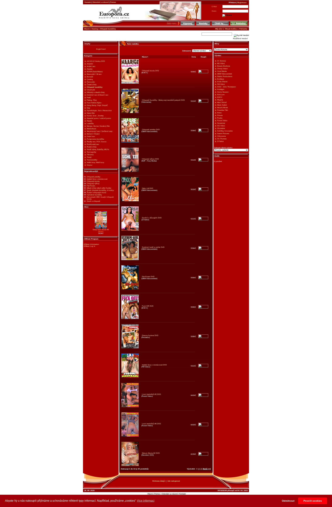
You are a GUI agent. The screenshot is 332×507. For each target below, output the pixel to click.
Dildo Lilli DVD (147, 188)
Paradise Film (222, 110)
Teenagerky (91, 152)
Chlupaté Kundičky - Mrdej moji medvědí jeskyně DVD (163, 100)
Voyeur (89, 165)
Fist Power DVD (148, 277)
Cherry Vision (222, 69)
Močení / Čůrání (93, 134)
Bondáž (90, 77)
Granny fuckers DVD (150, 335)
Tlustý (89, 157)
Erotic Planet (222, 82)
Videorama (221, 136)
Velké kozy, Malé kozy (95, 162)
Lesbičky (90, 123)
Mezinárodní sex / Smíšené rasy (99, 131)
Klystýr (89, 121)
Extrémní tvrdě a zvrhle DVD (153, 247)
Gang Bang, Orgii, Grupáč (97, 105)
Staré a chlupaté (93, 201)
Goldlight (220, 89)
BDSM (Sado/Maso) (95, 72)
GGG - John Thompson (226, 87)
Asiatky (90, 69)
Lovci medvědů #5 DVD (151, 394)
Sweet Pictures (223, 133)
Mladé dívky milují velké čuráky (99, 188)
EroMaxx (220, 79)
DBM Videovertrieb (224, 74)
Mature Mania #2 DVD (151, 453)
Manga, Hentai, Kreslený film (98, 126)
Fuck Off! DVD (147, 306)
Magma (220, 100)
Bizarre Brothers (223, 66)
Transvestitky (92, 160)
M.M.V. (220, 97)
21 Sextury (221, 61)
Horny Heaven (223, 92)
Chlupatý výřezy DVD (150, 159)
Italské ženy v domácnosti (97, 179)
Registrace (242, 2)
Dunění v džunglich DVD (152, 218)
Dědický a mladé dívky (96, 92)
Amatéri (90, 64)
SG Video (221, 126)
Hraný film (91, 113)
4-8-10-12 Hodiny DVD (96, 61)
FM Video (221, 84)
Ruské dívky (91, 147)
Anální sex (91, 66)
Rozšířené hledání (240, 38)
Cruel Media (222, 71)
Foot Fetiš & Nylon (94, 103)
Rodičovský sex (93, 144)
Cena (194, 57)
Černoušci (91, 82)
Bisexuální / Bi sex (94, 74)
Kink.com (220, 95)
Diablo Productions (224, 76)
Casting (90, 79)
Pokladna (243, 29)
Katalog (95, 29)
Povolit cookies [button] (312, 500)
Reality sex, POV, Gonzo (97, 142)
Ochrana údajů (158, 481)
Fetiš (89, 97)
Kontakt (88, 2)
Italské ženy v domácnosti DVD (154, 365)
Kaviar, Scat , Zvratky (95, 116)
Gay (88, 108)
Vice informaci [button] (145, 500)
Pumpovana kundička (95, 139)
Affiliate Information (91, 244)
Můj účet (218, 29)
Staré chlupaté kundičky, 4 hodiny (100, 190)
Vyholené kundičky (94, 195)
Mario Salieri (222, 105)
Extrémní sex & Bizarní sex (97, 95)
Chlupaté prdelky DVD (151, 129)
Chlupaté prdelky (93, 177)
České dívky (91, 84)
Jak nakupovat (173, 481)
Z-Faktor (220, 141)
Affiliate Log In (89, 246)
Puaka (219, 118)
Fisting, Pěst (92, 100)
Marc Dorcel (222, 102)
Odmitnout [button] (288, 500)
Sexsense (221, 123)
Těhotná (90, 155)
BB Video (221, 63)
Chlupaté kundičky (108, 29)
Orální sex (91, 136)
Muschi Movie (222, 107)
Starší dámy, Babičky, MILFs (98, 149)
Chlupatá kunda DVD (150, 71)
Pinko (219, 113)
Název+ (145, 57)
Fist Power (91, 186)
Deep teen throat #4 (101, 229)
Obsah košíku (231, 29)
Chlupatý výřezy (93, 183)
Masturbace (91, 129)
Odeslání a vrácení (101, 2)
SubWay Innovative (225, 131)
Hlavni (87, 29)
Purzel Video (222, 120)
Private (220, 115)
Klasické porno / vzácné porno (99, 118)
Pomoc (113, 2)
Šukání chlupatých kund (96, 192)
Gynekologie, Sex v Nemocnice (99, 110)
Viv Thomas (222, 139)
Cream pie (91, 90)
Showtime (221, 128)
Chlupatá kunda (93, 181)
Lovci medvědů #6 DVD (151, 424)
